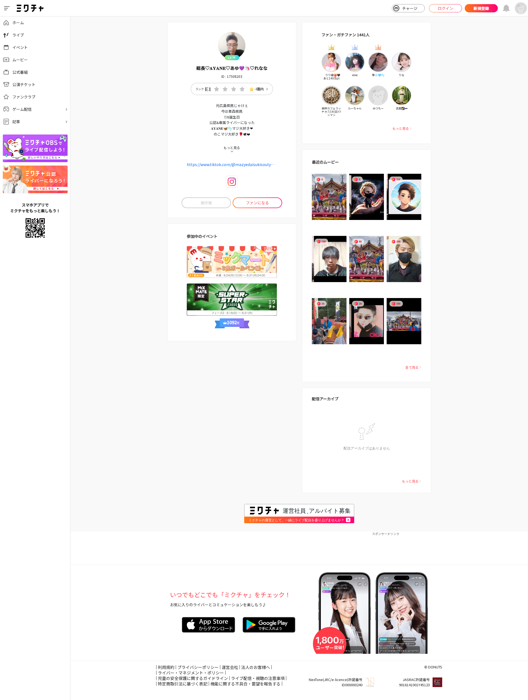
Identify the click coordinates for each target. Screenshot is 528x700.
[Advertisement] (299, 548)
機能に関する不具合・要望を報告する (245, 684)
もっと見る (400, 128)
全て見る (412, 367)
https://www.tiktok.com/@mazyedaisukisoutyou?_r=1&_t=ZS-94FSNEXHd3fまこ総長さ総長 (232, 164)
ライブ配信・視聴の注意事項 (258, 678)
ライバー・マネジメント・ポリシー (191, 673)
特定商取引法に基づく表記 (182, 684)
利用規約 (166, 667)
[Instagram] (232, 182)
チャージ (409, 8)
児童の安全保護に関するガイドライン (193, 678)
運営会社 (230, 667)
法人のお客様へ (255, 667)
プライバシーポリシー (198, 667)
